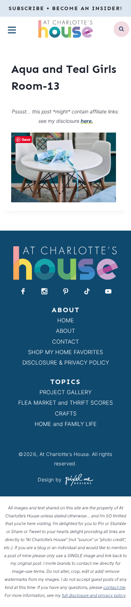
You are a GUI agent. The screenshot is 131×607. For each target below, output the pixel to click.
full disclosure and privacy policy (94, 595)
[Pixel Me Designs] (77, 480)
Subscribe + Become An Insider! (66, 8)
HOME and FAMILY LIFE (66, 423)
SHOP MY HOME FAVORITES (65, 352)
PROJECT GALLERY (65, 392)
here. (87, 121)
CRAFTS (66, 413)
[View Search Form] (121, 29)
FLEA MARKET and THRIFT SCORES (65, 402)
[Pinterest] (65, 291)
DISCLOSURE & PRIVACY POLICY (65, 362)
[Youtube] (108, 291)
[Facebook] (23, 291)
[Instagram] (44, 291)
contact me (114, 587)
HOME (65, 320)
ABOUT (65, 330)
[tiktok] (87, 291)
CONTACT (65, 341)
